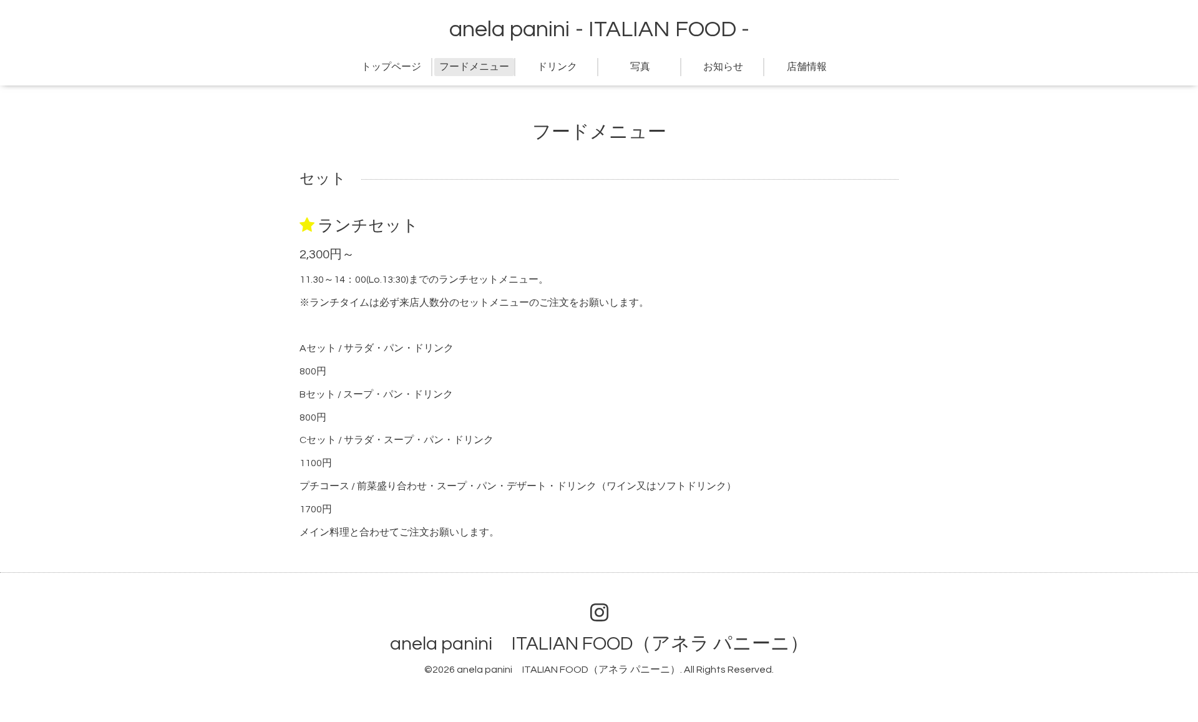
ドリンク (557, 67)
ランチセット (368, 226)
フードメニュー (474, 67)
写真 (640, 67)
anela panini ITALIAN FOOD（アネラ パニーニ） (599, 643)
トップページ (391, 67)
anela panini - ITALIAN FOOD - (599, 29)
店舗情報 (807, 67)
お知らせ (723, 67)
